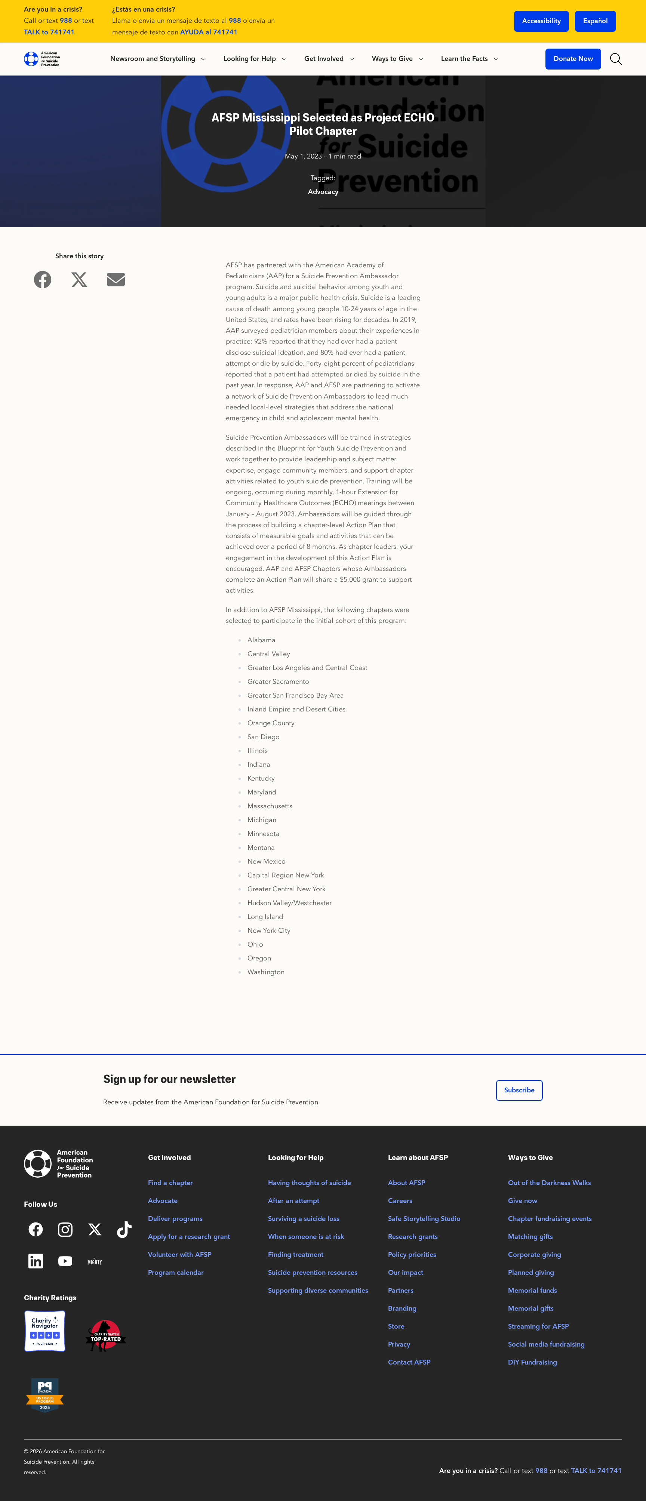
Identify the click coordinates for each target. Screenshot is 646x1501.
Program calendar (176, 1273)
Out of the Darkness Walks (549, 1183)
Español (595, 21)
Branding (402, 1308)
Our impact (405, 1273)
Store (396, 1326)
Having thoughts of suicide (309, 1183)
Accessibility (541, 21)
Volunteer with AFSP (180, 1255)
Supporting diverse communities (318, 1291)
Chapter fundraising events (550, 1219)
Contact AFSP (409, 1362)
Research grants (413, 1237)
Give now (522, 1201)
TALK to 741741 (49, 32)
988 (66, 21)
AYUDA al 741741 (209, 32)
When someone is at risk (306, 1237)
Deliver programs (175, 1219)
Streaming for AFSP (538, 1326)
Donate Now (573, 59)
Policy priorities (412, 1255)
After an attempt (293, 1201)
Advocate (163, 1201)
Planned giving (531, 1273)
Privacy (399, 1344)
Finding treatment (295, 1255)
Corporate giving (534, 1255)
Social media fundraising (546, 1344)
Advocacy (323, 192)
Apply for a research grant (189, 1237)
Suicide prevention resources (312, 1273)
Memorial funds (532, 1291)
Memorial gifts (531, 1308)
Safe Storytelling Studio (424, 1219)
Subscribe (519, 1090)
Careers (400, 1201)
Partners (400, 1291)
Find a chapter (170, 1183)
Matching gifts (530, 1237)
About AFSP (406, 1183)
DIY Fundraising (532, 1362)
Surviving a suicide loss (303, 1219)
